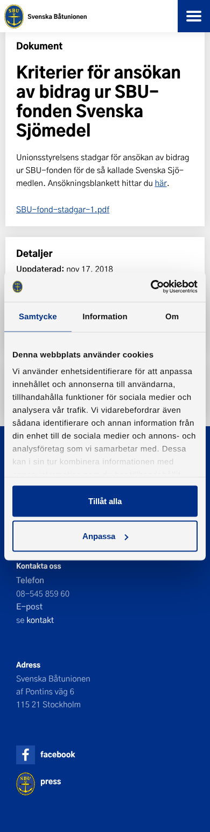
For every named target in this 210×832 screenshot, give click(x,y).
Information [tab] (105, 316)
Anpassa (98, 536)
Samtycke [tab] (38, 316)
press (50, 781)
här (160, 183)
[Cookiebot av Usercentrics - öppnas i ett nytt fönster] (151, 287)
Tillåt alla (105, 500)
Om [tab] (172, 316)
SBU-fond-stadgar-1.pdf (62, 209)
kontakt (40, 620)
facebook (57, 754)
